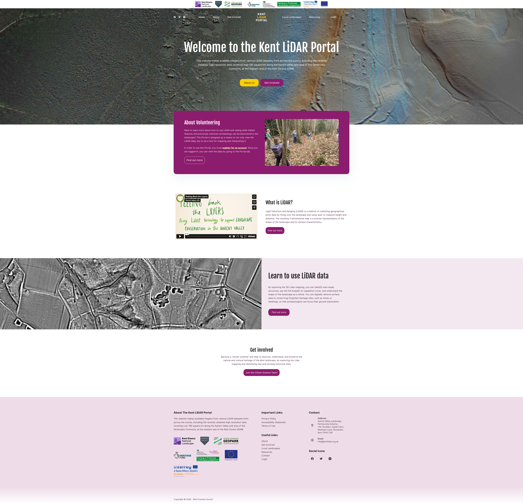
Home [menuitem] (202, 17)
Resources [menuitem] (314, 17)
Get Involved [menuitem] (234, 17)
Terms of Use (268, 425)
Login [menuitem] (334, 17)
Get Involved (268, 444)
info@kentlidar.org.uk (328, 441)
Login (264, 459)
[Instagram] (184, 17)
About (265, 441)
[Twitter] (179, 17)
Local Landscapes (271, 448)
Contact (266, 455)
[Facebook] (175, 17)
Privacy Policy (269, 418)
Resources (267, 452)
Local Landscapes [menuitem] (291, 17)
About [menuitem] (216, 17)
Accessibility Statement (274, 422)
